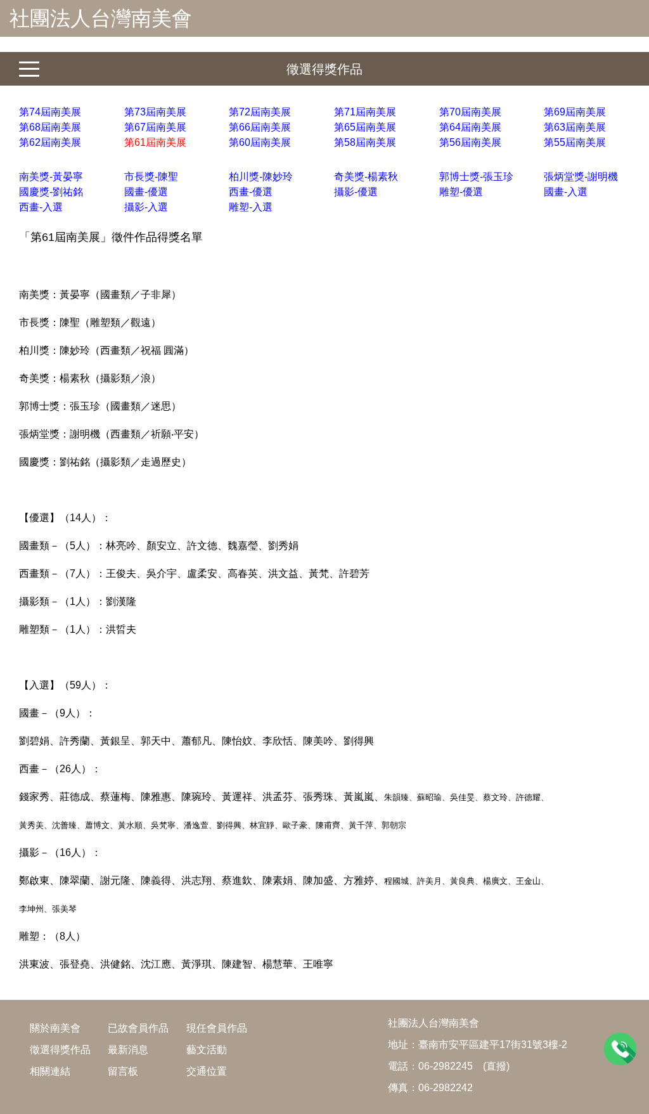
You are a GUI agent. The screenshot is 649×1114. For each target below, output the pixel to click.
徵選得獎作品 (324, 69)
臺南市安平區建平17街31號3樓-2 (492, 1044)
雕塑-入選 (251, 207)
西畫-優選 (251, 191)
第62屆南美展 (50, 142)
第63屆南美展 (575, 127)
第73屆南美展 (155, 112)
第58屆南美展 (365, 142)
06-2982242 (445, 1087)
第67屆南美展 (155, 127)
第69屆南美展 (575, 112)
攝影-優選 (356, 191)
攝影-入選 (146, 207)
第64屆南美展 (470, 127)
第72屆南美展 (260, 112)
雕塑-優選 (461, 191)
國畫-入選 (566, 191)
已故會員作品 (138, 1028)
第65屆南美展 (365, 127)
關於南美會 (55, 1028)
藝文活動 (206, 1049)
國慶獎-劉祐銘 (51, 191)
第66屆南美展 (260, 127)
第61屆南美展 (155, 142)
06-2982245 (445, 1066)
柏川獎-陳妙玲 (261, 176)
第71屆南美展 (365, 112)
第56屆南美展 (470, 142)
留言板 (123, 1071)
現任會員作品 (216, 1028)
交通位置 (206, 1071)
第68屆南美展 (50, 127)
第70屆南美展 (470, 112)
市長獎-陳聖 (151, 176)
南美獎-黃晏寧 (51, 176)
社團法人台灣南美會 (101, 18)
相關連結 (50, 1071)
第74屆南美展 (50, 112)
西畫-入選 (41, 207)
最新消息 (128, 1049)
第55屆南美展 (575, 142)
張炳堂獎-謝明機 (581, 176)
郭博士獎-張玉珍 (476, 176)
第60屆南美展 (260, 142)
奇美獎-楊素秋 (366, 176)
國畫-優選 (146, 191)
